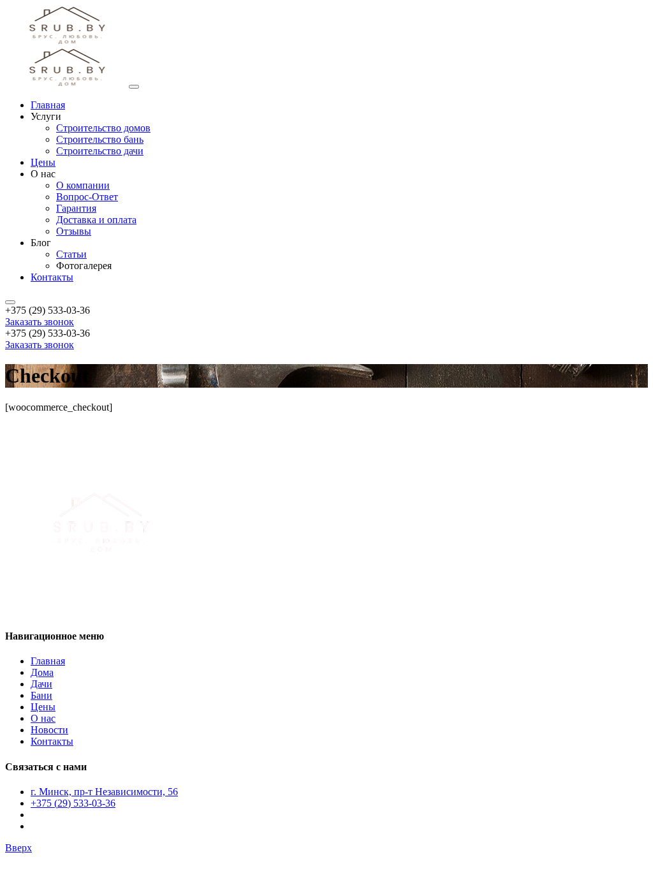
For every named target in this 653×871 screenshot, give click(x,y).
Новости (49, 729)
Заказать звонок (39, 321)
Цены (43, 706)
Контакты (52, 741)
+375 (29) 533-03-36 (73, 803)
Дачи (41, 683)
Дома (42, 672)
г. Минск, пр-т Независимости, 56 (104, 791)
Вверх (18, 847)
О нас (43, 718)
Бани (41, 695)
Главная (48, 660)
